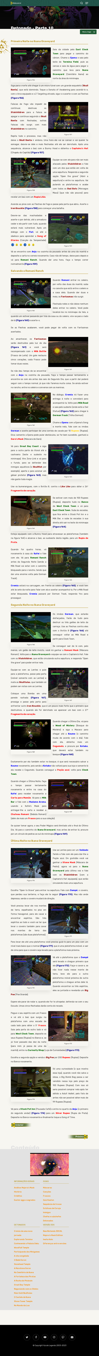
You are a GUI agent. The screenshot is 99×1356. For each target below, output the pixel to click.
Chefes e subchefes (52, 1217)
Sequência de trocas (52, 1204)
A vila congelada (21, 1256)
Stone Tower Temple (23, 1301)
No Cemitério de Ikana (24, 1272)
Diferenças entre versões (54, 1243)
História (18, 1192)
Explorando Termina (23, 1239)
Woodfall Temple (21, 1248)
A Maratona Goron (22, 1268)
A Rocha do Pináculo (23, 1281)
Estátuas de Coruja (52, 1208)
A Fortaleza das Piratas (25, 1277)
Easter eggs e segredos (24, 1200)
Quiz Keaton (48, 1200)
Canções (47, 1192)
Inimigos (47, 1212)
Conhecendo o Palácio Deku (26, 1243)
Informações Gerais (24, 1181)
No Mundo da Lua (22, 1305)
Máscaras (47, 1188)
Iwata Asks (48, 1239)
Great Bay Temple (22, 1285)
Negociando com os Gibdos (26, 1289)
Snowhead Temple (22, 1264)
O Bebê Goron (20, 1260)
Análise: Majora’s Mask (24, 1188)
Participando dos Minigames (27, 1252)
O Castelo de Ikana (22, 1297)
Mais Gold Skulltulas (23, 1293)
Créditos (18, 1196)
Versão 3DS (48, 1225)
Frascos (47, 1196)
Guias (46, 1181)
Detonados (48, 1221)
